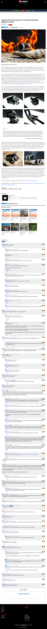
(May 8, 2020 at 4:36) (13, 280)
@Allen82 (8, 265)
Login (20, 594)
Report (16, 203)
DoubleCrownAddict (7, 584)
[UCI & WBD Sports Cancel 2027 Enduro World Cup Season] (5, 227)
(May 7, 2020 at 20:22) (11, 464)
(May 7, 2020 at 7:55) (14, 375)
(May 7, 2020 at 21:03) (14, 574)
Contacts (2, 607)
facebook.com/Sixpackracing (9, 184)
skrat (7, 453)
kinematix (5, 385)
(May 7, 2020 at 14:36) (18, 380)
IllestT (8, 280)
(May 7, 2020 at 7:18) (16, 359)
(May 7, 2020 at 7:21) (11, 348)
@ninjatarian (8, 406)
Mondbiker (9, 290)
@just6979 (8, 446)
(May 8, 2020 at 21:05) (13, 295)
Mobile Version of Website (23, 627)
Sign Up (26, 594)
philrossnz (8, 559)
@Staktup (8, 437)
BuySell (28, 10)
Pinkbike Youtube (27, 617)
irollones (8, 249)
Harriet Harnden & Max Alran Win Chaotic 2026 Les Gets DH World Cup (5, 218)
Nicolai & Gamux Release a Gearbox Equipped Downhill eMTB (23, 232)
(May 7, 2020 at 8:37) (11, 310)
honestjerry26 (9, 359)
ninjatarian (8, 410)
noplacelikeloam (7, 574)
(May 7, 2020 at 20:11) (14, 436)
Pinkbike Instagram (27, 618)
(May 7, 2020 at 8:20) (10, 500)
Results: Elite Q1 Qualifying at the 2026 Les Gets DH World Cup (14, 218)
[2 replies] (15, 337)
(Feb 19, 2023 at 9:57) (13, 526)
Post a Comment (23, 589)
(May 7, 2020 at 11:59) (14, 405)
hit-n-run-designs (10, 300)
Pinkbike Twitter (27, 616)
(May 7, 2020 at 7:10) (12, 354)
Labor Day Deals (16, 10)
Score (3, 241)
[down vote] (44, 244)
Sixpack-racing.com (26, 82)
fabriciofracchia (9, 370)
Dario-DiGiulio (6, 505)
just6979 (8, 322)
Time (6, 241)
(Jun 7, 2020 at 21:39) (12, 494)
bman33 (5, 481)
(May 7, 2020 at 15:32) (14, 431)
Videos (4, 617)
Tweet (6, 27)
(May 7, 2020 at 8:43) (11, 337)
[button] (8, 27)
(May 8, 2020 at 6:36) (11, 521)
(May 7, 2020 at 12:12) (15, 364)
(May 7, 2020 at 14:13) (15, 410)
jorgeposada (9, 364)
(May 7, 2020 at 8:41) (14, 254)
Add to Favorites (14, 27)
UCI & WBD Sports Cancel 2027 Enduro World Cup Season (5, 232)
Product (2, 616)
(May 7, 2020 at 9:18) (15, 488)
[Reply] (7, 257)
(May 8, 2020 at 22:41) (17, 300)
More (33, 10)
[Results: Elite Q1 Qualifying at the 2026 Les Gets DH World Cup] (14, 213)
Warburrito (8, 315)
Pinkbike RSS (26, 615)
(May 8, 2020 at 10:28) (13, 476)
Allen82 (8, 259)
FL (7, 354)
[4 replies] (16, 546)
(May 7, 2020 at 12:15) (12, 541)
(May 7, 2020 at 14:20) (15, 315)
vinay (5, 458)
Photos (2, 617)
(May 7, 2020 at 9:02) (14, 342)
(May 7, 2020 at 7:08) (12, 515)
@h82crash (8, 411)
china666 (5, 579)
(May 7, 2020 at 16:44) (14, 273)
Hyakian (8, 264)
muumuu (8, 342)
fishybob (5, 521)
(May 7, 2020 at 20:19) (14, 551)
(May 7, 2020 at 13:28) (11, 546)
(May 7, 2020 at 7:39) (12, 390)
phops (5, 500)
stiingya (5, 348)
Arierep (5, 310)
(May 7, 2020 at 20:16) (14, 322)
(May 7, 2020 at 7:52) (11, 481)
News (23, 10)
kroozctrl (8, 273)
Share (3, 27)
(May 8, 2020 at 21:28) (11, 579)
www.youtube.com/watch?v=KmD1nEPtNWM (29, 454)
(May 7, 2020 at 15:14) (16, 370)
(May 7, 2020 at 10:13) (12, 531)
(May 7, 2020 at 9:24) (13, 259)
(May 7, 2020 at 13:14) (10, 510)
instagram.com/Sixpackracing (38, 183)
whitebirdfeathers (7, 375)
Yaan (5, 510)
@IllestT (7, 286)
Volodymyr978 (6, 526)
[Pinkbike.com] (23, 1)
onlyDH (8, 254)
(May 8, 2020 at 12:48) (15, 290)
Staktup (5, 390)
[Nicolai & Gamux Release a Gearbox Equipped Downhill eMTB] (23, 227)
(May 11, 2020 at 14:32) (14, 305)
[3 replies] (15, 310)
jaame (8, 285)
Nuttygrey (5, 541)
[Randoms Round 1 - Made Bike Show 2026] (14, 227)
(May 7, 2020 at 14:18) (15, 419)
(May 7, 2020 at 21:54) (15, 559)
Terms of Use (3, 609)
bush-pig (5, 546)
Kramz (8, 295)
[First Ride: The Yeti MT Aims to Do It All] (32, 227)
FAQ (1, 608)
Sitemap (2, 611)
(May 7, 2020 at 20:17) (15, 445)
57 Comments (20, 27)
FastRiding (6, 494)
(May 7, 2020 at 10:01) (14, 264)
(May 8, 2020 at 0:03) (14, 565)
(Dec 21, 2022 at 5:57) (13, 453)
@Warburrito (8, 426)
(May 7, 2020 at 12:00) (14, 536)
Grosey (5, 244)
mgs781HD (6, 531)
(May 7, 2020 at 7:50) (11, 458)
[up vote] (42, 244)
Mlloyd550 (6, 515)
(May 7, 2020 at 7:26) (12, 385)
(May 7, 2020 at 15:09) (15, 425)
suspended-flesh (10, 380)
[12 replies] (15, 244)
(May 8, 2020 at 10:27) (13, 285)
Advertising (26, 607)
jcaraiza (5, 354)
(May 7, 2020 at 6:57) (11, 244)
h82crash (8, 405)
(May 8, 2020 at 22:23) (15, 584)
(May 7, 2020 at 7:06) (14, 249)
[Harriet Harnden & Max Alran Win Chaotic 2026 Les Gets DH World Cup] (5, 213)
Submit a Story (3, 615)
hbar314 (5, 337)
